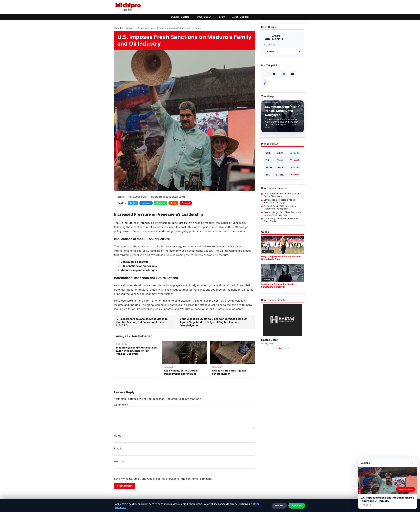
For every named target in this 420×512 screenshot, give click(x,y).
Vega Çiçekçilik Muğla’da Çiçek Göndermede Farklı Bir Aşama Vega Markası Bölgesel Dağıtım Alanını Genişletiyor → (213, 322)
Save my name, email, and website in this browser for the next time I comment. (163, 478)
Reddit (173, 203)
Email (118, 448)
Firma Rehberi (203, 16)
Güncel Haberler (180, 16)
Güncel (129, 28)
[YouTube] (292, 74)
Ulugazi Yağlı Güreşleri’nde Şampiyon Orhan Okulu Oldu (282, 194)
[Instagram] (283, 74)
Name (118, 435)
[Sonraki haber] (298, 106)
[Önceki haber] (291, 106)
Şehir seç (270, 45)
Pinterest (186, 203)
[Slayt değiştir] (277, 348)
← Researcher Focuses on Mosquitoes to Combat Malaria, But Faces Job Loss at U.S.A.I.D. (142, 322)
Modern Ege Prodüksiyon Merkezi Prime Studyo (281, 219)
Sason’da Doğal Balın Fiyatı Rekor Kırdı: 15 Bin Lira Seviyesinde (283, 213)
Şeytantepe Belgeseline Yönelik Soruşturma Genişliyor (280, 201)
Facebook (146, 203)
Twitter (133, 203)
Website (119, 461)
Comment (121, 404)
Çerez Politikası (240, 16)
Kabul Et (297, 505)
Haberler (118, 28)
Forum (221, 16)
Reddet (279, 505)
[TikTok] (265, 83)
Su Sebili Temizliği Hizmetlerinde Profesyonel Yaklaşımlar (280, 207)
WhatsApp (160, 203)
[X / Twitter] (274, 74)
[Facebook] (265, 74)
